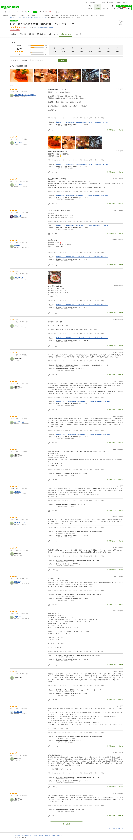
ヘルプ (87, 2)
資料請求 (59, 835)
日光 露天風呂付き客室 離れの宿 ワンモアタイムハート (45, 24)
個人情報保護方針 (27, 835)
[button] (21, 75)
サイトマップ (102, 2)
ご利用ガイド (93, 2)
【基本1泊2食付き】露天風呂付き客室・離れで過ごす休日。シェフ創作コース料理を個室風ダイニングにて (82, 122)
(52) (66, 34)
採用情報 (47, 835)
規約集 (53, 835)
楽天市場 (119, 2)
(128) (41, 34)
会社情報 (17, 835)
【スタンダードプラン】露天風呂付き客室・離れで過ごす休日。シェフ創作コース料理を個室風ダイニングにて (83, 401)
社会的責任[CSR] (38, 835)
